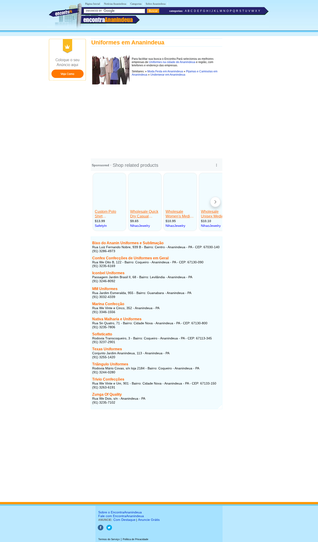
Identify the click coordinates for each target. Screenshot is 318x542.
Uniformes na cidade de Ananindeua (172, 62)
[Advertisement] (156, 118)
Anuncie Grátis (149, 520)
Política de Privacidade (135, 539)
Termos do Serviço (109, 539)
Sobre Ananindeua (156, 3)
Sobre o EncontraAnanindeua (120, 512)
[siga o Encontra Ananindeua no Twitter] (109, 529)
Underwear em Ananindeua (167, 74)
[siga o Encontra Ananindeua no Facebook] (100, 529)
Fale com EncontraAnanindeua (121, 516)
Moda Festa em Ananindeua (165, 71)
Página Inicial (92, 3)
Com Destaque (124, 520)
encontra (108, 19)
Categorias (136, 3)
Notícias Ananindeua (115, 3)
